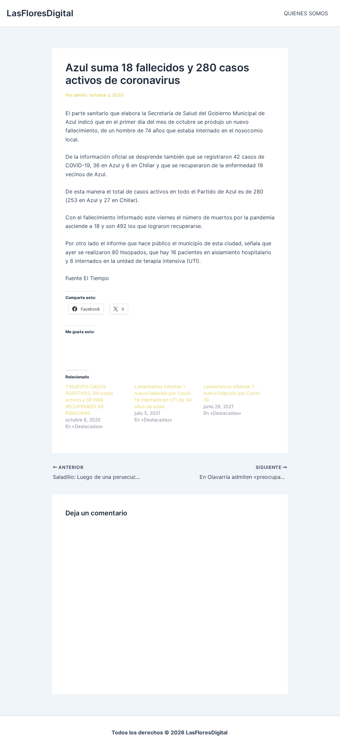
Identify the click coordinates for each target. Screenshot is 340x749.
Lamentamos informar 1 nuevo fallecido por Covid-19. (232, 393)
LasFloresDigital (40, 13)
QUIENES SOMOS (306, 13)
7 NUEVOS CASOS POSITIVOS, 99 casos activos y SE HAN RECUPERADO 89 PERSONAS (89, 400)
